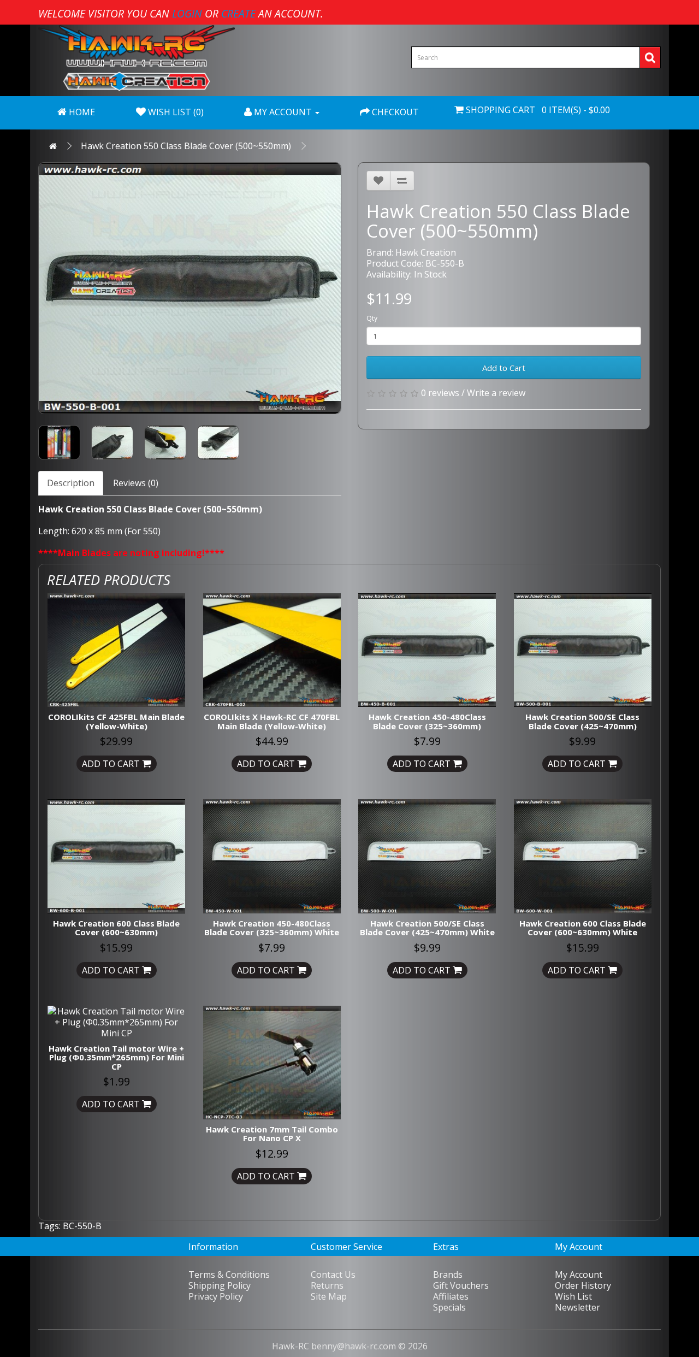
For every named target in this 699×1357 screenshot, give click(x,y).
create (238, 13)
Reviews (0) (135, 483)
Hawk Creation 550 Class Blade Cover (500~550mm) (186, 146)
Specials (449, 1307)
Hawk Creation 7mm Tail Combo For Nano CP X (272, 1134)
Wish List (573, 1296)
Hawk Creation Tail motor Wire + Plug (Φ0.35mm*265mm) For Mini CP (116, 1057)
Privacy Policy (215, 1296)
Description (70, 483)
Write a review (496, 393)
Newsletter (577, 1307)
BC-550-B (82, 1226)
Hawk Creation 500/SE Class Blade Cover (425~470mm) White (427, 928)
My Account (578, 1274)
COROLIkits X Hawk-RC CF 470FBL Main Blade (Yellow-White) (272, 721)
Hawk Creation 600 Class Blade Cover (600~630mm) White (582, 928)
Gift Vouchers (461, 1285)
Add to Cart (503, 367)
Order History (583, 1285)
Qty (371, 318)
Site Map (329, 1296)
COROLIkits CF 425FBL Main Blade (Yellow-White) (116, 721)
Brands (448, 1274)
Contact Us (333, 1274)
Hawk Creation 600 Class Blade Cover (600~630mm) (116, 928)
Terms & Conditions (229, 1274)
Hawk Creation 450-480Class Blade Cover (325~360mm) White (271, 928)
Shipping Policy (219, 1285)
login (187, 13)
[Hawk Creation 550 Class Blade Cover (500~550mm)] (189, 288)
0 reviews (440, 393)
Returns (327, 1285)
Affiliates (451, 1296)
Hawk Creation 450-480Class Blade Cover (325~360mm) (427, 721)
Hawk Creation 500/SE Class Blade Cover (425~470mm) (582, 721)
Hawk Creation (425, 252)
